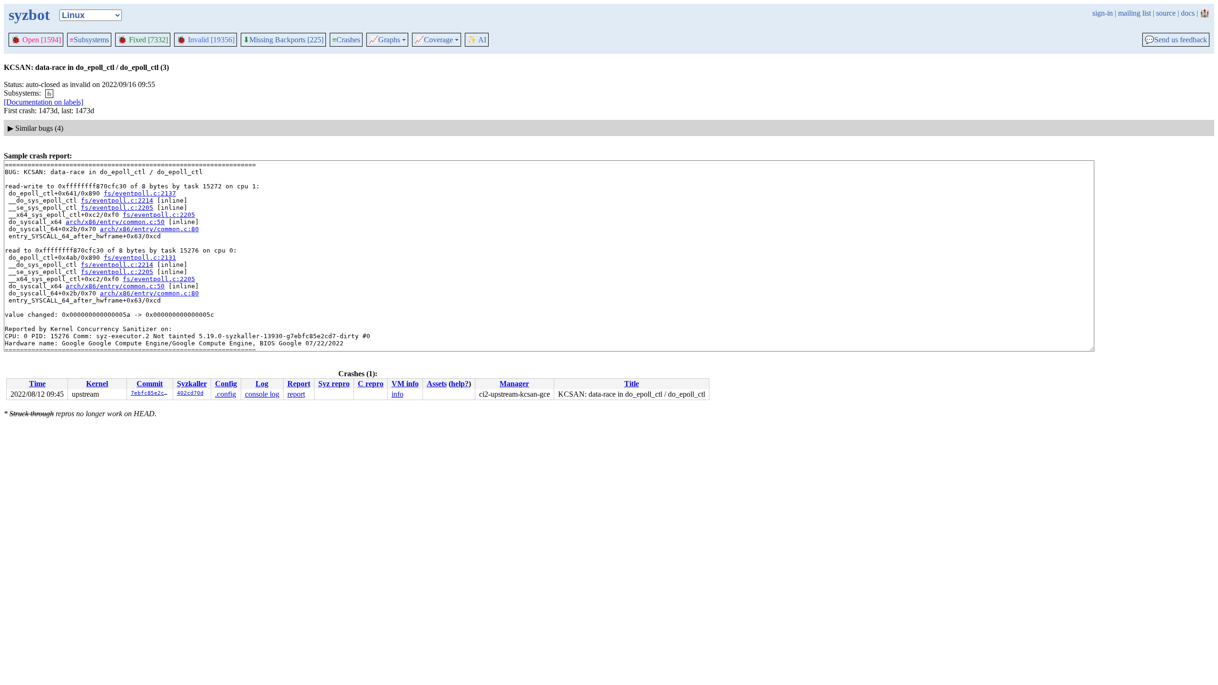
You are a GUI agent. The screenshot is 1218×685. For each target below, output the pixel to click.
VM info (405, 384)
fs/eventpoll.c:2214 (117, 200)
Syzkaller (192, 384)
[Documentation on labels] (43, 102)
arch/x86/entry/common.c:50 (115, 221)
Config (226, 384)
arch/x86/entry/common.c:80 (149, 229)
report (296, 394)
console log (262, 394)
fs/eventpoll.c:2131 (140, 257)
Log (261, 384)
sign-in (1102, 13)
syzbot (29, 14)
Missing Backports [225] (283, 40)
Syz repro (334, 384)
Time (37, 384)
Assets (437, 384)
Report (298, 384)
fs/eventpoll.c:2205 (117, 207)
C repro (370, 384)
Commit (150, 384)
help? (460, 384)
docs (1188, 13)
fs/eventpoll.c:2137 (140, 193)
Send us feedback (1176, 40)
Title (631, 384)
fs (49, 93)
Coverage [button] (433, 40)
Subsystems (89, 40)
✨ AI (476, 40)
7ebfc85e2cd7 (151, 393)
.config (225, 394)
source (1166, 13)
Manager (514, 384)
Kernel (97, 384)
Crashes (346, 40)
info (397, 394)
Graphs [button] (384, 40)
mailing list (1134, 13)
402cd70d (190, 393)
